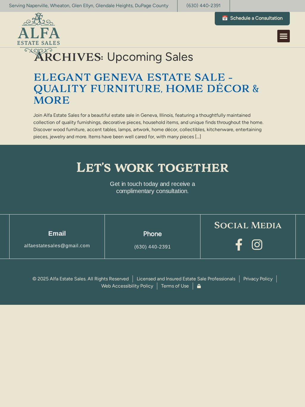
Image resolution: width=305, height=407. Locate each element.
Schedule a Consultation (252, 18)
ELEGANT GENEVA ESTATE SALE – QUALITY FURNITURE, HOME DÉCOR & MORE (146, 88)
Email (57, 233)
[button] (38, 35)
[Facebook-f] (239, 244)
